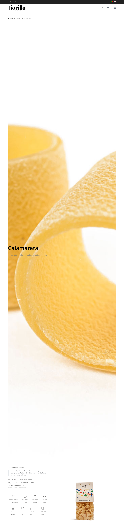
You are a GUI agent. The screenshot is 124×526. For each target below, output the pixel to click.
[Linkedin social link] (13, 2)
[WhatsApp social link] (15, 2)
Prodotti (18, 18)
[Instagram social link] (11, 2)
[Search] (102, 8)
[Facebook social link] (9, 2)
